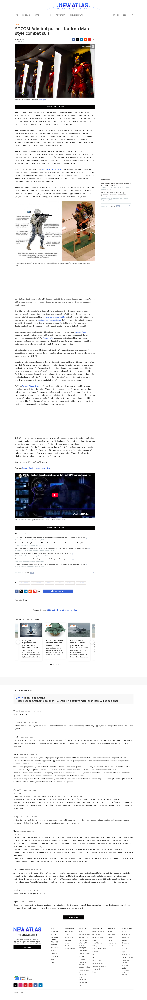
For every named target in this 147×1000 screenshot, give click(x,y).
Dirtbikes (81, 956)
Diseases (125, 965)
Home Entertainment (99, 949)
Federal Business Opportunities (36, 468)
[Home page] (73, 6)
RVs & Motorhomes (83, 974)
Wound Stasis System (31, 386)
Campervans (83, 951)
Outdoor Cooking (84, 967)
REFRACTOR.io (127, 928)
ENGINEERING (25, 15)
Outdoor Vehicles (84, 934)
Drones (94, 940)
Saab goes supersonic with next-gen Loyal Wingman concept (30, 643)
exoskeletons (80, 332)
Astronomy (125, 937)
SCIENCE (125, 931)
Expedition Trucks (84, 959)
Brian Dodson (21, 600)
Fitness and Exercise (125, 961)
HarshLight (41, 100)
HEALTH (124, 949)
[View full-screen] (93, 46)
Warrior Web (48, 338)
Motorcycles (112, 943)
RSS (52, 959)
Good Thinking (97, 943)
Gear (80, 931)
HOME (16, 15)
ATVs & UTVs (83, 943)
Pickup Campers (84, 970)
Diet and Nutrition (127, 957)
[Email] (93, 39)
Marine (110, 940)
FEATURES (54, 942)
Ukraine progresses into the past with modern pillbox (54, 642)
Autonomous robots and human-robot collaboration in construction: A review (115, 184)
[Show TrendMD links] (94, 572)
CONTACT (54, 956)
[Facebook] (73, 39)
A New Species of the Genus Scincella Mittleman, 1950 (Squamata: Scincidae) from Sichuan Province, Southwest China (50, 537)
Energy (67, 934)
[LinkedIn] (81, 39)
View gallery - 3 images (55, 107)
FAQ (52, 962)
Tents (80, 985)
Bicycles (110, 937)
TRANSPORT (60, 15)
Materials (68, 940)
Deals (94, 972)
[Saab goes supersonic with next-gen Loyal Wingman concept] (31, 630)
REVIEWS (54, 945)
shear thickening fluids (55, 317)
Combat (69, 583)
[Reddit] (85, 39)
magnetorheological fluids (49, 320)
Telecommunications (99, 966)
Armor (59, 583)
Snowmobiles (83, 982)
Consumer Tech (97, 937)
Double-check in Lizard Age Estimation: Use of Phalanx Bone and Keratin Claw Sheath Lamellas (43, 553)
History (94, 946)
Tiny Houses (83, 940)
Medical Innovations (125, 969)
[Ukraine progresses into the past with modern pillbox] (55, 630)
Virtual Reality (96, 969)
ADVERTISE (55, 948)
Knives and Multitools (82, 963)
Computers (96, 934)
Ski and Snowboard (82, 978)
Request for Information (52, 169)
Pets (93, 957)
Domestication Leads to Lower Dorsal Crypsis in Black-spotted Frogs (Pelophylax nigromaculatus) (43, 559)
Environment (126, 943)
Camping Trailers (84, 953)
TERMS (53, 951)
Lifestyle (95, 952)
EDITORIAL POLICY (54, 938)
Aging (123, 952)
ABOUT (53, 934)
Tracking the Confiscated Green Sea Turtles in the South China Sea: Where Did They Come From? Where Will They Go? (50, 564)
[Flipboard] (89, 39)
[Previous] (18, 642)
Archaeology (126, 934)
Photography (96, 960)
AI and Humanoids (98, 931)
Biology (124, 940)
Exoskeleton (37, 583)
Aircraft (110, 931)
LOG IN (125, 15)
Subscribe (27, 947)
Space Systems (70, 949)
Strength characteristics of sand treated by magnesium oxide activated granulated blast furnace (114, 194)
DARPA (49, 583)
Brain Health (126, 954)
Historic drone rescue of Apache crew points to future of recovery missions (78, 644)
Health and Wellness (125, 974)
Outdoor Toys (83, 937)
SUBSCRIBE (116, 15)
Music (94, 954)
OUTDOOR (38, 15)
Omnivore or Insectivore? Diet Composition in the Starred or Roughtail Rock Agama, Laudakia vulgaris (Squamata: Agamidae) (51, 548)
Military (17, 24)
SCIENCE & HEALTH (76, 15)
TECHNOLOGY (97, 928)
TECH (49, 15)
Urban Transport (113, 946)
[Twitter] (77, 39)
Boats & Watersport (82, 947)
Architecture (69, 931)
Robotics (68, 946)
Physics (124, 946)
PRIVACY (54, 953)
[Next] (92, 642)
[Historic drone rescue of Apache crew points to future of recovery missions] (79, 630)
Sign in (19, 697)
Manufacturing (69, 937)
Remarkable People (98, 963)
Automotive (112, 934)
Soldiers (81, 583)
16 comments (60, 591)
